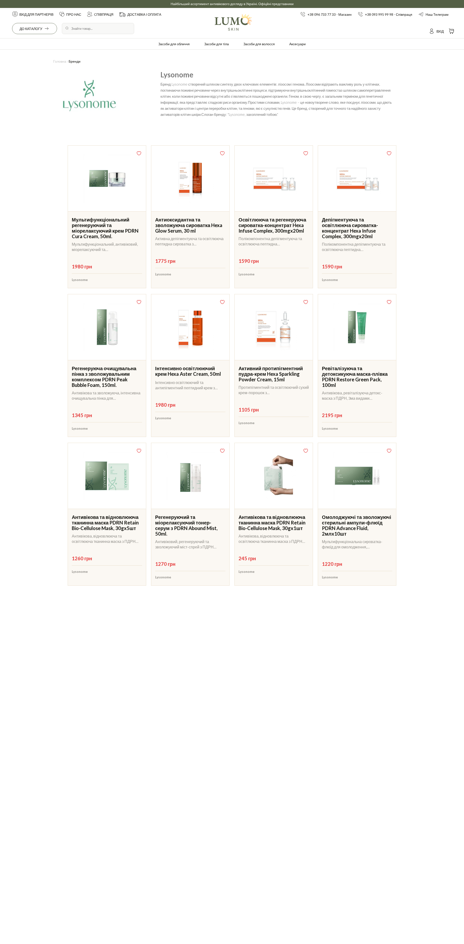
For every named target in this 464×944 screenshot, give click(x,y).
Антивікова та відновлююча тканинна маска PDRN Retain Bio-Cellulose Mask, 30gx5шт (105, 522)
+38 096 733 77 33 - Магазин (329, 14)
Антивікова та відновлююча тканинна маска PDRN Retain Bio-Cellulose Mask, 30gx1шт (272, 522)
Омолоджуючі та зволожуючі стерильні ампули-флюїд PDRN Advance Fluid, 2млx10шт (356, 525)
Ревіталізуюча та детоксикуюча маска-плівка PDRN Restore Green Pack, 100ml (355, 376)
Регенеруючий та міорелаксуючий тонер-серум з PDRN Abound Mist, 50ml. (186, 525)
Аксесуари (297, 44)
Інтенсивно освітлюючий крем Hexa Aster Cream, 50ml (188, 371)
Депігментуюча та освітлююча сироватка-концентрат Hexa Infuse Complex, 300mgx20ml (350, 228)
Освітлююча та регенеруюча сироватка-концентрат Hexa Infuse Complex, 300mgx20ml (272, 225)
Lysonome (80, 280)
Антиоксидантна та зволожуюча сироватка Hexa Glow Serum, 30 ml (188, 225)
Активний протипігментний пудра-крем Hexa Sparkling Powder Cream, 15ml (271, 373)
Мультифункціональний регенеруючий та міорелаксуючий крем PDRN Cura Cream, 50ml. (105, 228)
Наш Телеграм (437, 14)
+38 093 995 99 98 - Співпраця (388, 14)
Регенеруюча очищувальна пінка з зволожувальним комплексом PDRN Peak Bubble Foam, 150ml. (104, 376)
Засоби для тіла (216, 44)
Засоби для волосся (259, 44)
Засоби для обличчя (174, 44)
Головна (59, 61)
